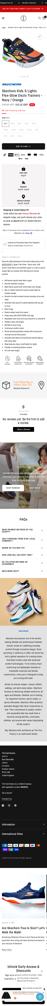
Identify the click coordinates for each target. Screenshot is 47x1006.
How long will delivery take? (17, 554)
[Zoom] (39, 36)
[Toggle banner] (42, 9)
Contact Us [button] (7, 799)
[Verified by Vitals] (15, 998)
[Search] (39, 18)
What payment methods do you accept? (17, 530)
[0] (43, 18)
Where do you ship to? (13, 547)
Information (8, 824)
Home (3, 27)
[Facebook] (5, 805)
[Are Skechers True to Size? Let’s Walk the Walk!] (23, 896)
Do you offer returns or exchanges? (14, 562)
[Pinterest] (17, 805)
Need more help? (10, 571)
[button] (13, 488)
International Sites (12, 834)
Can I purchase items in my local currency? (18, 539)
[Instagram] (11, 805)
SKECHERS (6, 264)
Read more (7, 950)
